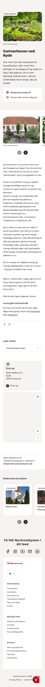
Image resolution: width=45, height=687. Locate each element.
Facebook (35, 311)
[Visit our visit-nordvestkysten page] (37, 551)
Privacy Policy (15, 680)
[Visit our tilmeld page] (30, 551)
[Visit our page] (8, 551)
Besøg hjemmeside (19, 92)
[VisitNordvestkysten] (15, 563)
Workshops (12, 658)
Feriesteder (12, 588)
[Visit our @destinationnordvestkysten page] (22, 551)
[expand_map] (37, 396)
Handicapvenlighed (16, 599)
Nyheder (11, 654)
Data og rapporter (15, 647)
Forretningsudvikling (16, 651)
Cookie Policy (30, 680)
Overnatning (13, 595)
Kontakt (10, 625)
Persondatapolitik (15, 632)
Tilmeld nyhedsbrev (16, 621)
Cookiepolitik (13, 628)
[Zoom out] (38, 438)
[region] (22, 417)
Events (10, 606)
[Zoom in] (38, 431)
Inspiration (12, 592)
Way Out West (13, 602)
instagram (13, 315)
